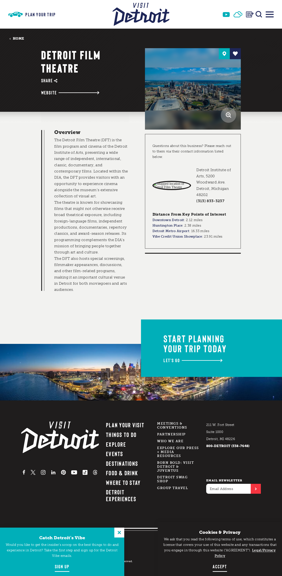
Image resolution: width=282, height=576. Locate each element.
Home (18, 38)
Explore (116, 444)
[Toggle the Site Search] (259, 14)
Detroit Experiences (121, 495)
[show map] (224, 53)
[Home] (141, 14)
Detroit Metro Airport (170, 231)
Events (114, 453)
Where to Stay (123, 482)
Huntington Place (167, 225)
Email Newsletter (224, 480)
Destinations (122, 463)
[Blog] (250, 14)
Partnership (171, 434)
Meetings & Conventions (172, 425)
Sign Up (62, 566)
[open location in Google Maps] (172, 185)
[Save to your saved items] (235, 53)
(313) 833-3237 (210, 201)
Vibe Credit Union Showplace (177, 236)
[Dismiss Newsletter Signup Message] (119, 532)
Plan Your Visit (125, 425)
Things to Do (121, 434)
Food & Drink (122, 473)
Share (47, 80)
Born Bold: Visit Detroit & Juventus (175, 467)
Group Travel (172, 488)
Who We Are (170, 441)
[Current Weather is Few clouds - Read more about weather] (238, 14)
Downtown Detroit (168, 220)
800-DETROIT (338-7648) (228, 446)
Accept (220, 566)
